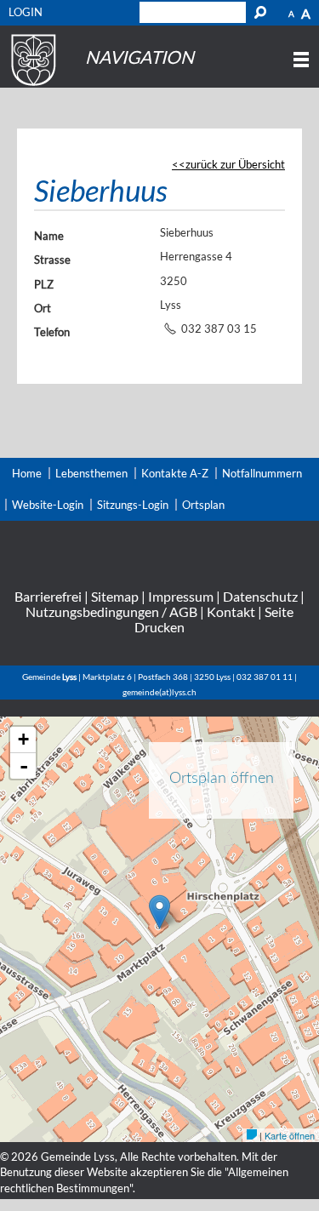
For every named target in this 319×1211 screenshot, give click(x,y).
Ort (42, 308)
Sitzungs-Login (132, 504)
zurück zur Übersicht (235, 164)
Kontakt (231, 611)
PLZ (44, 284)
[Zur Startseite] (31, 86)
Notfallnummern (262, 473)
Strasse (52, 259)
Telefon (52, 332)
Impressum (181, 596)
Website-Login (47, 504)
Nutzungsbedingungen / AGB (111, 611)
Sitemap (115, 596)
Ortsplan (203, 504)
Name (49, 236)
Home (27, 473)
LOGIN (26, 12)
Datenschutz (260, 596)
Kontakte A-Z (174, 473)
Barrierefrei (48, 596)
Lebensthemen (91, 473)
